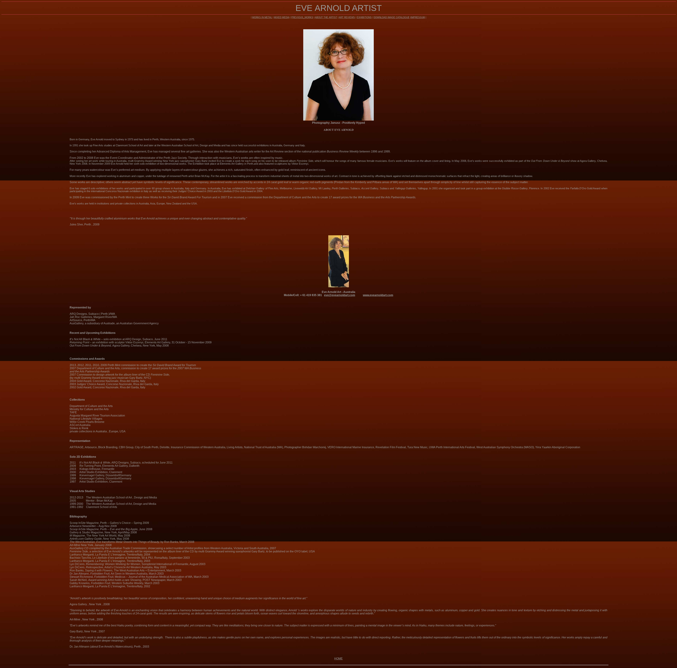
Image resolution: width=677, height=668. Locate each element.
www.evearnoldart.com (378, 295)
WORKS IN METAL (262, 17)
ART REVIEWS (347, 17)
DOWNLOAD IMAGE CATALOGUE (392, 17)
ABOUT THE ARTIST (326, 17)
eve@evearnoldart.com (339, 295)
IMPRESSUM (418, 17)
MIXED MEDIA (281, 17)
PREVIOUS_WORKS (302, 17)
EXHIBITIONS (364, 17)
